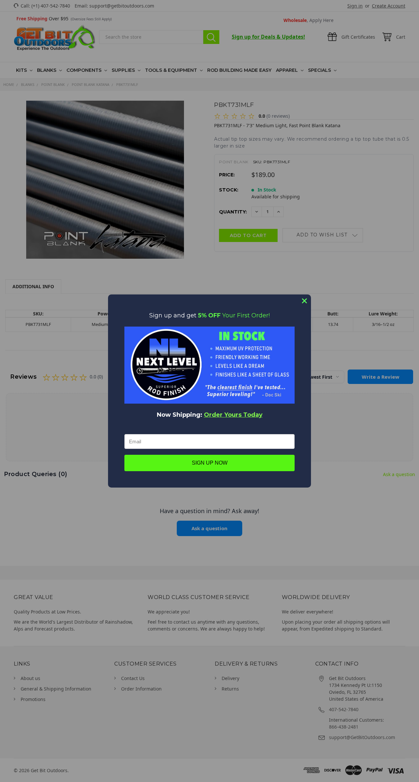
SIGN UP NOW (210, 463)
